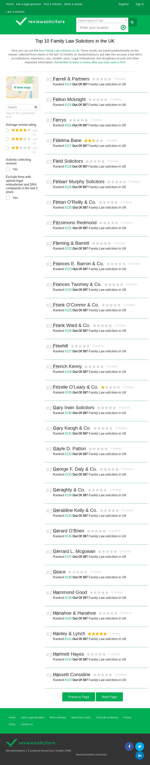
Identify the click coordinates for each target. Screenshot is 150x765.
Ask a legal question (28, 4)
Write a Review (58, 717)
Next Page (109, 697)
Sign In (140, 4)
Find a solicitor (53, 4)
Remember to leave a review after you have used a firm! (89, 62)
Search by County (80, 717)
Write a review (73, 4)
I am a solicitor (15, 11)
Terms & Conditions (107, 717)
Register (124, 4)
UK (124, 84)
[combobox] (102, 20)
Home (10, 4)
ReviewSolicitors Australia (91, 754)
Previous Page (78, 697)
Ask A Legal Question (32, 717)
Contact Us (27, 724)
